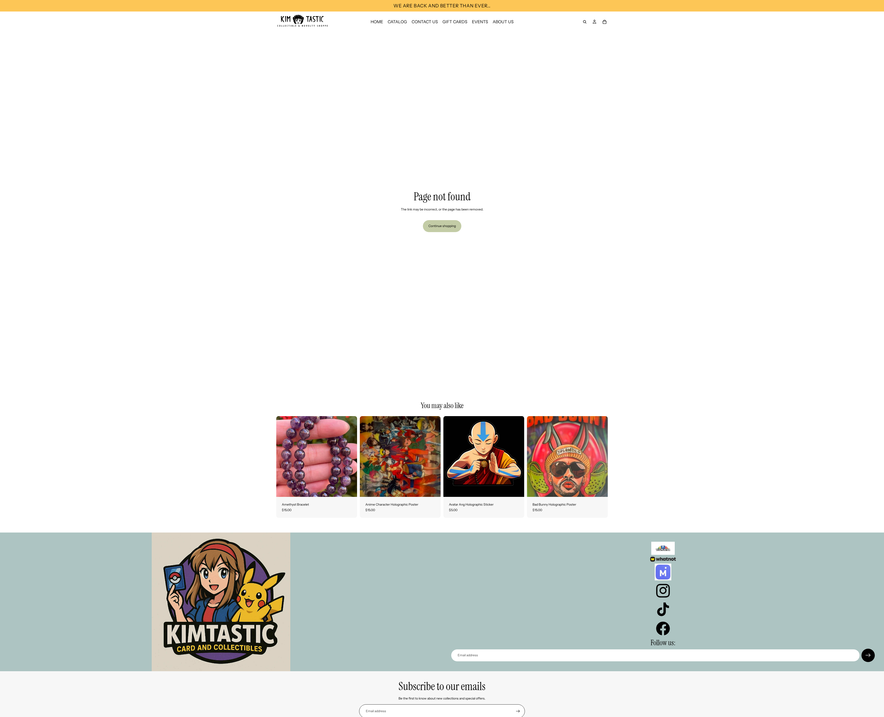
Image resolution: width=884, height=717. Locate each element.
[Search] (585, 22)
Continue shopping (442, 226)
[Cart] (604, 22)
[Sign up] (868, 655)
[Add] (350, 490)
